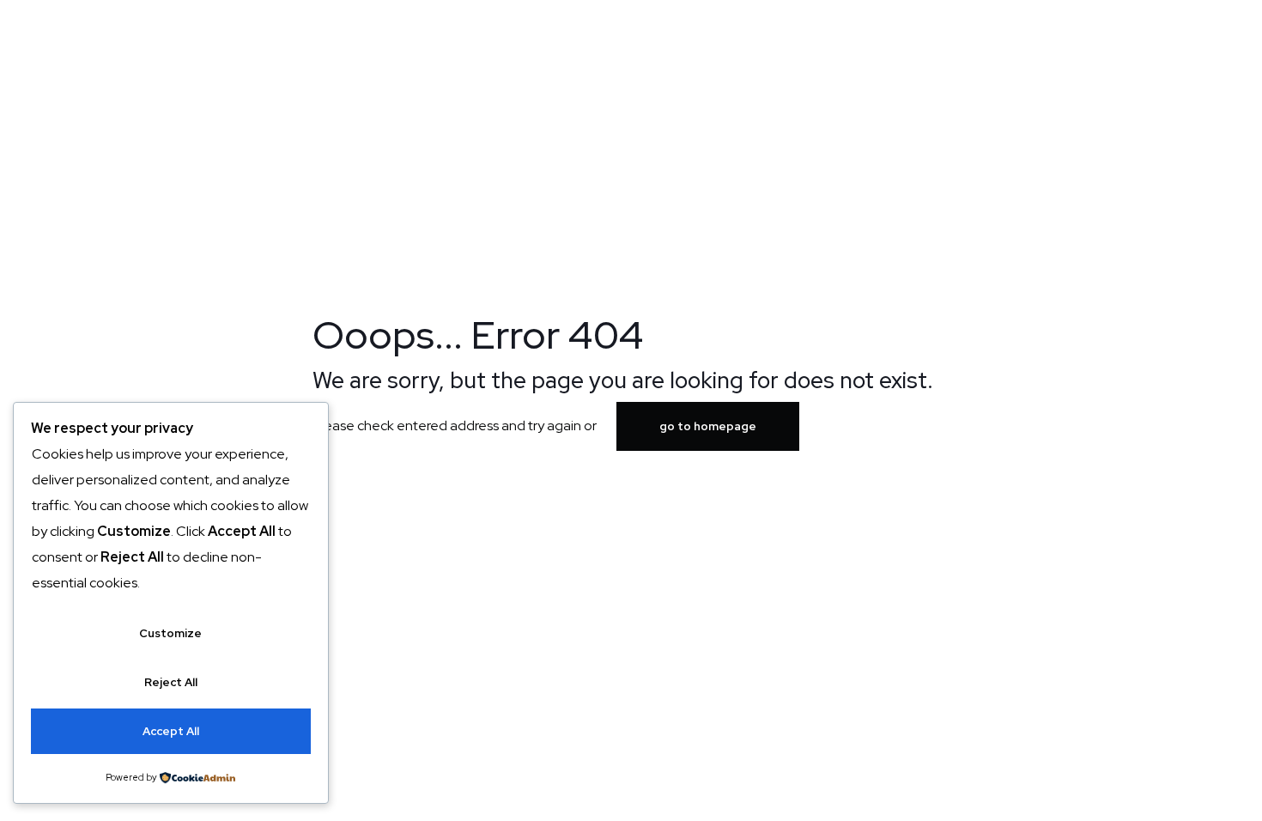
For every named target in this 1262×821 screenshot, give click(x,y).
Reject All (170, 682)
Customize (170, 633)
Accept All (171, 731)
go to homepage (707, 426)
